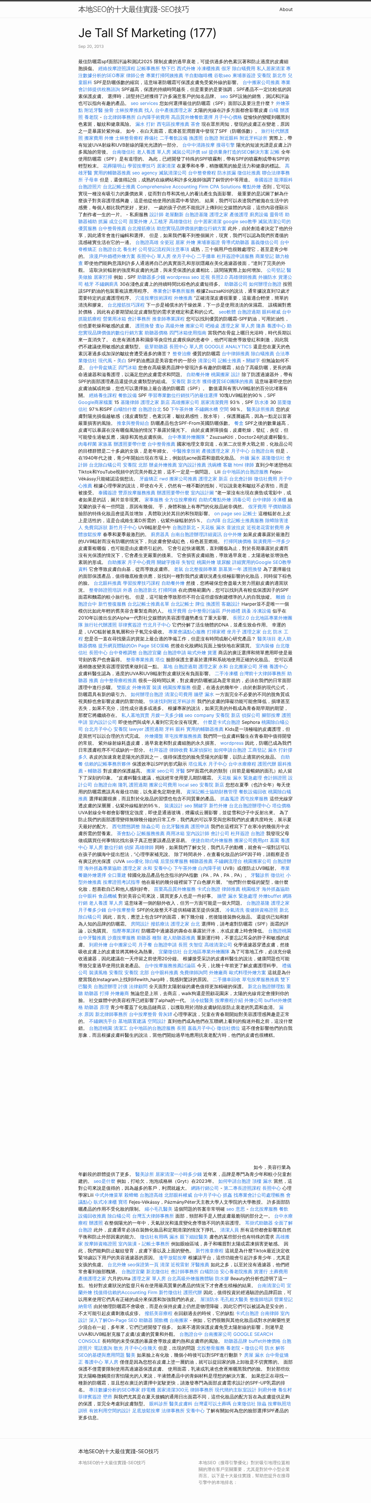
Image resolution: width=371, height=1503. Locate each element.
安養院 (121, 729)
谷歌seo (222, 75)
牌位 (200, 604)
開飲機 (161, 1320)
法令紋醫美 (202, 1000)
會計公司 (220, 833)
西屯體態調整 (126, 826)
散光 (118, 1348)
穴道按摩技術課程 (154, 298)
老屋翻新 (174, 214)
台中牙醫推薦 (92, 938)
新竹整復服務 (112, 604)
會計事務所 (139, 319)
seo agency (144, 173)
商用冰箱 (175, 833)
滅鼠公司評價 (186, 152)
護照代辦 (267, 764)
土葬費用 (278, 1271)
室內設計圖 (202, 492)
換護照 (196, 138)
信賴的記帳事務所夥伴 (107, 764)
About (286, 9)
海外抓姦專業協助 (102, 868)
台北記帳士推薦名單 (148, 604)
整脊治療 (181, 353)
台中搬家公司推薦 (261, 82)
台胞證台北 (109, 249)
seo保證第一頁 (143, 1264)
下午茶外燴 (181, 409)
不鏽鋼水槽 (206, 409)
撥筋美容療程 (158, 1313)
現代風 (105, 360)
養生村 (130, 249)
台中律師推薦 (236, 353)
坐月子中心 (183, 256)
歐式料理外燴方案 (248, 972)
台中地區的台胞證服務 (245, 472)
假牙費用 (257, 506)
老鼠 (178, 569)
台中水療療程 (243, 764)
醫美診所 (144, 1174)
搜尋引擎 (225, 145)
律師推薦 (231, 889)
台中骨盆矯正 (103, 367)
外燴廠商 (218, 972)
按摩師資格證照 (101, 1244)
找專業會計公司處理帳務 (259, 1195)
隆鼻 (260, 326)
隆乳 (123, 785)
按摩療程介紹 (229, 1000)
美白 (121, 360)
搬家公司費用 (163, 785)
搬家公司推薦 (183, 479)
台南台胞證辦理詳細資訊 (196, 534)
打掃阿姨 (167, 590)
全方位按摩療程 (181, 499)
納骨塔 (85, 1306)
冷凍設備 (261, 611)
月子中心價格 (228, 117)
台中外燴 (232, 534)
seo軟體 (227, 312)
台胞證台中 (191, 1334)
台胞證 (211, 138)
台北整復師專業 (201, 569)
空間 (224, 409)
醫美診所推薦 (260, 409)
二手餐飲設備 (174, 138)
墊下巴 (168, 68)
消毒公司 (241, 499)
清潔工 (121, 1028)
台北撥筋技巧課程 (127, 305)
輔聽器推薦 (201, 861)
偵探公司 (251, 715)
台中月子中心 (207, 1195)
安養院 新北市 (271, 75)
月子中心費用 (141, 562)
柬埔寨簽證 (244, 75)
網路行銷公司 (205, 1188)
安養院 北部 (135, 465)
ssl (204, 152)
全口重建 (117, 875)
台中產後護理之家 (173, 110)
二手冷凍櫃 (226, 673)
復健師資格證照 (262, 910)
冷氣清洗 (234, 910)
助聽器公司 (236, 284)
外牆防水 (267, 277)
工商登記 (257, 750)
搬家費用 (93, 138)
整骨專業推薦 (140, 659)
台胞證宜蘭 (149, 652)
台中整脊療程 (202, 173)
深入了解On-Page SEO (113, 1320)
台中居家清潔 (207, 221)
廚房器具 (160, 534)
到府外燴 (98, 945)
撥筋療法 (160, 924)
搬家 (151, 771)
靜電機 (148, 1390)
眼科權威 (271, 312)
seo (224, 96)
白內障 (214, 520)
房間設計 (140, 924)
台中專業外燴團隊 (187, 437)
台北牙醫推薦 (175, 826)
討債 (123, 986)
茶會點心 (126, 833)
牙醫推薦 (200, 1264)
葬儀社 (151, 138)
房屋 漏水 (254, 1355)
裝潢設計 (173, 805)
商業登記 (264, 256)
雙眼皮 (124, 687)
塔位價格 (281, 805)
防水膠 (222, 1278)
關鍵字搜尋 (168, 562)
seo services (144, 103)
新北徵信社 (157, 1271)
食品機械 (107, 896)
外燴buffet (270, 896)
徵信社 (278, 875)
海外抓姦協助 (276, 889)
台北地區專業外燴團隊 (207, 951)
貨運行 (261, 1271)
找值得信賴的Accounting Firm (125, 1292)
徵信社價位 (228, 1028)
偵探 (129, 847)
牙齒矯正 (148, 479)
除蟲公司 (150, 826)
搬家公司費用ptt (251, 840)
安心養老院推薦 (236, 1271)
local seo (188, 785)
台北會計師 (240, 479)
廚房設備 (259, 214)
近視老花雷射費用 (265, 527)
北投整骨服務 (211, 1348)
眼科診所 (158, 1404)
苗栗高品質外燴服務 (175, 889)
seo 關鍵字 (196, 805)
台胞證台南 (262, 451)
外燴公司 (253, 1000)
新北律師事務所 (111, 1014)
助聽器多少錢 (151, 277)
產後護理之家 (92, 1278)
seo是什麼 (104, 1181)
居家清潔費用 (214, 402)
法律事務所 (173, 1410)
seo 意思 (235, 1209)
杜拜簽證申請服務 (235, 256)
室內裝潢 (127, 1244)
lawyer (136, 729)
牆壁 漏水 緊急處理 (237, 896)
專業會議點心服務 (186, 632)
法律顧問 (138, 986)
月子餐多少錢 (92, 910)
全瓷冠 (167, 242)
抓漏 (103, 221)
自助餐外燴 (198, 374)
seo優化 (134, 861)
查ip (159, 326)
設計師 (156, 214)
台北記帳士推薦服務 (243, 520)
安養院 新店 (228, 715)
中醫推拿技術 (186, 451)
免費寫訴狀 (96, 527)
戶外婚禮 (231, 611)
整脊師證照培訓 (106, 590)
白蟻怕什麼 (125, 409)
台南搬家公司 (218, 1334)
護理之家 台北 (257, 632)
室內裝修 (265, 645)
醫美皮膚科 (180, 1404)
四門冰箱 (127, 367)
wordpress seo (183, 277)
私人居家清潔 (271, 68)
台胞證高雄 (147, 242)
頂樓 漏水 (262, 1181)
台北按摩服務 (264, 1209)
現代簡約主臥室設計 (236, 1390)
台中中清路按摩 (199, 145)
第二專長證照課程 (243, 1188)
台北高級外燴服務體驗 (191, 1278)
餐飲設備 (127, 395)
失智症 (188, 562)
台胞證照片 (89, 187)
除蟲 (261, 1404)
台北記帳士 (182, 604)
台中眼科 (87, 896)
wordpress (231, 743)
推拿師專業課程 (169, 319)
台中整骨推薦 (113, 228)
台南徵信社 (123, 152)
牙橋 (263, 666)
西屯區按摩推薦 (174, 124)
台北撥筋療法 (141, 228)
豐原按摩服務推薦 (137, 492)
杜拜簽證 (158, 750)
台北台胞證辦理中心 (250, 805)
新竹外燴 (218, 805)
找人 (149, 110)
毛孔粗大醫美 (234, 1299)
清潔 (164, 1264)
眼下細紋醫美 (194, 1237)
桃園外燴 (206, 562)
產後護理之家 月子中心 (226, 451)
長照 (183, 945)
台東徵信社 (244, 1404)
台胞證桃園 (279, 931)
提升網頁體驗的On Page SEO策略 (133, 645)
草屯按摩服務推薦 (184, 736)
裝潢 (156, 687)
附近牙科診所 (254, 138)
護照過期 (154, 729)
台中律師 (261, 499)
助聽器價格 (156, 333)
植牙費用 (177, 611)
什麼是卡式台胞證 (221, 722)
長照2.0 (219, 277)
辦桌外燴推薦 (163, 465)
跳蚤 (246, 611)
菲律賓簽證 (129, 625)
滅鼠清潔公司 (173, 173)
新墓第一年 (230, 569)
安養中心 (163, 868)
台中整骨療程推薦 (119, 680)
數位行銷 (113, 847)
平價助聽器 (279, 506)
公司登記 (276, 270)
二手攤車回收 (227, 979)
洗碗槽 (214, 465)
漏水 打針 (145, 124)
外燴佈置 (141, 687)
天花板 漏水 (213, 527)
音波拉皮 (236, 527)
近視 (205, 277)
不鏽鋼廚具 (106, 284)
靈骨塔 (276, 214)
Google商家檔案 (95, 402)
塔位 (160, 659)
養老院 (91, 117)
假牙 (226, 68)
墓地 (167, 666)
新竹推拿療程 (209, 1251)
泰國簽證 (263, 180)
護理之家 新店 (155, 402)
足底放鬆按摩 (146, 1410)
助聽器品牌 (235, 1341)
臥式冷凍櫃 (105, 1202)
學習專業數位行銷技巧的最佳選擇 (183, 395)
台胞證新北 (184, 527)
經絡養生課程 (103, 395)
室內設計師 (197, 833)
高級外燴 (175, 326)
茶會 (195, 124)
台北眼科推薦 (107, 583)
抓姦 (227, 1195)
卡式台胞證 (208, 889)
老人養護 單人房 (154, 152)
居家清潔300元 (173, 1390)
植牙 (89, 284)
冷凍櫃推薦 (208, 68)
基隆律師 (130, 402)
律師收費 (178, 750)
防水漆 (262, 402)
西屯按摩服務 (255, 798)
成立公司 (118, 221)
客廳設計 (230, 604)
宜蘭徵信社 (170, 951)
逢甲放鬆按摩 (173, 1257)
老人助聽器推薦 (179, 938)
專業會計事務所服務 (174, 291)
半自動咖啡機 (198, 75)
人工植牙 (158, 221)
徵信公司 (254, 1348)
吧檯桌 (212, 326)
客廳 (227, 465)
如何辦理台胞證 (265, 284)
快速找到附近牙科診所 (172, 701)
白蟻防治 (209, 1271)
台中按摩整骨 (122, 910)
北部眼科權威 (178, 1195)
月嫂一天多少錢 (167, 715)
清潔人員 (229, 1230)
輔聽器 (95, 771)
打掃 (104, 993)
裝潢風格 (98, 972)
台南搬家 (179, 1320)
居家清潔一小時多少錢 (178, 1174)
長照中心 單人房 (154, 256)
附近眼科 (229, 138)
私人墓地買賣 (135, 715)
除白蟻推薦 (262, 353)
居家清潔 (166, 166)
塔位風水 (197, 764)
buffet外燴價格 (265, 1341)
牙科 (169, 729)
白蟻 (274, 110)
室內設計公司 (103, 722)
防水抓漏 (226, 173)
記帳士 (250, 513)
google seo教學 (240, 221)
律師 (249, 465)
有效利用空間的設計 (110, 1410)
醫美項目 (266, 639)
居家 (180, 242)
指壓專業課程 (126, 931)
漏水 (174, 1237)
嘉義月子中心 (201, 1028)
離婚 (280, 597)
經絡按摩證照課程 (117, 68)
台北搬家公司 (243, 666)
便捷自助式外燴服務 (212, 840)
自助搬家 (117, 562)
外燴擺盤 (154, 736)
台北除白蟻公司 (105, 465)
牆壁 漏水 (204, 694)
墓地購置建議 (132, 1021)
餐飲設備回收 (253, 792)
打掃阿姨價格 (238, 541)
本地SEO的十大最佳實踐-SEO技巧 (133, 9)
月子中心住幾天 (140, 1348)
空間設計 (157, 1021)
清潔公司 (207, 360)
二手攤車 (206, 256)
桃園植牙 (251, 889)
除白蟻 (152, 861)
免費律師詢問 (194, 972)
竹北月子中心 (157, 625)
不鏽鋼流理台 (228, 861)
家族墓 (105, 444)
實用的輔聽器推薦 (112, 173)
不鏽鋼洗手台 (103, 1021)
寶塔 (123, 1202)
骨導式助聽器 (235, 242)
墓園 (274, 840)
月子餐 (145, 945)
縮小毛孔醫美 (158, 1209)
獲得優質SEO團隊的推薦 (227, 381)
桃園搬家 (220, 374)
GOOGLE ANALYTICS (228, 346)
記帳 (275, 152)
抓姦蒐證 (229, 798)
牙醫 (180, 771)
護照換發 (144, 326)
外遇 (127, 590)
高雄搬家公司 (185, 402)
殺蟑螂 (131, 1195)
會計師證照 (275, 778)
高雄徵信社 (180, 221)
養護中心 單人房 (101, 1362)
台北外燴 (117, 1264)
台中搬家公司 (123, 945)
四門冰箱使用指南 (187, 333)
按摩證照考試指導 (122, 882)
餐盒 (238, 423)
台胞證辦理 (105, 986)
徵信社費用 (265, 479)
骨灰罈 (165, 1014)
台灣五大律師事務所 (153, 1216)
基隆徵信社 (273, 458)
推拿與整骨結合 (133, 423)
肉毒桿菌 (87, 444)
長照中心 (98, 652)
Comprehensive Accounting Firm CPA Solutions (189, 187)
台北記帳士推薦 (119, 187)
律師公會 (135, 75)
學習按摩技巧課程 (142, 583)
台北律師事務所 (119, 117)
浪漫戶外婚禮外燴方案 (113, 256)
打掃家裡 (216, 632)
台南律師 (269, 1313)
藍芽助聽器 (156, 346)
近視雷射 (180, 1264)
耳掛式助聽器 (259, 1223)
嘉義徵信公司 (265, 242)
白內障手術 (209, 868)
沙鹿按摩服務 (122, 938)
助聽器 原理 (96, 1007)
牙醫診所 (260, 875)
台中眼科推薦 (164, 972)
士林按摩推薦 (129, 110)
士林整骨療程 (129, 138)
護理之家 (219, 214)
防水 (269, 1348)
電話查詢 (103, 1348)
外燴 (109, 138)
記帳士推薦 (229, 360)
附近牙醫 (93, 110)
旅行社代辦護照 (100, 625)
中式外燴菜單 (109, 1195)
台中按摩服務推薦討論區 (171, 965)
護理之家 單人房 (238, 326)
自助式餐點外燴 (215, 499)
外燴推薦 (183, 298)
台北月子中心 (98, 729)
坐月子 (234, 632)
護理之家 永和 (213, 666)
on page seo (227, 513)
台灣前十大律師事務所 (262, 673)
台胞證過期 (249, 312)
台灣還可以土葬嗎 (212, 1404)
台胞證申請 (174, 652)
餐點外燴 (251, 187)
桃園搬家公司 (257, 861)
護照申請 (200, 826)
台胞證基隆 (196, 214)
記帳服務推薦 (151, 833)
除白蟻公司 (119, 1216)
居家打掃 (103, 277)
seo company (199, 715)
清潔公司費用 (178, 694)
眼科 (180, 729)
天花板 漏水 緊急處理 (239, 778)
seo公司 (165, 771)
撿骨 (109, 110)
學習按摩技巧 (142, 166)
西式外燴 (186, 68)
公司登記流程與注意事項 (163, 249)
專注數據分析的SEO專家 (114, 1390)
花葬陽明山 (114, 166)
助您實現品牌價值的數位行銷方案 (191, 228)
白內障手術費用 (153, 117)
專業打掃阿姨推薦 (164, 75)
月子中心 (217, 764)
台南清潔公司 (271, 1285)
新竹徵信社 (170, 1292)
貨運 (212, 652)
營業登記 (283, 1299)
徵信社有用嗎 (154, 1237)
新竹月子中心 (123, 527)
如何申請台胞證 (230, 750)
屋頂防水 (209, 1299)
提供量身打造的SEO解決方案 (239, 152)
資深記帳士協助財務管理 (211, 792)
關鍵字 (253, 360)
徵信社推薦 (249, 173)
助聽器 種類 (149, 938)
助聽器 (146, 1320)
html (238, 465)
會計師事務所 (185, 1271)
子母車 (91, 180)
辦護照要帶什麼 (130, 444)
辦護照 (96, 1223)
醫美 (130, 1355)
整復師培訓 (262, 1299)
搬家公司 (195, 326)
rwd (163, 479)
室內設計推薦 (192, 465)
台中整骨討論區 (205, 611)
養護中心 (276, 326)
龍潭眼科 (283, 180)
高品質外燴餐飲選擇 (192, 117)
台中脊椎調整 (123, 652)
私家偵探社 (200, 750)
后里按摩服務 (175, 861)
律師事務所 (201, 1390)
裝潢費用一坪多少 (271, 541)
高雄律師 (144, 847)
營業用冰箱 (114, 319)
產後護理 (239, 214)
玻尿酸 (224, 562)
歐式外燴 (197, 652)
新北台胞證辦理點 (266, 986)
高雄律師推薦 (243, 277)
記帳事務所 (148, 68)
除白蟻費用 (243, 68)
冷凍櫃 (279, 499)
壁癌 (107, 1397)
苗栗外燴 (138, 221)
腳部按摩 (272, 715)
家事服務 (154, 499)
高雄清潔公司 (218, 945)
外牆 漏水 (250, 458)
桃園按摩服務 (177, 687)
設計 (235, 374)
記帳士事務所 (156, 1244)
